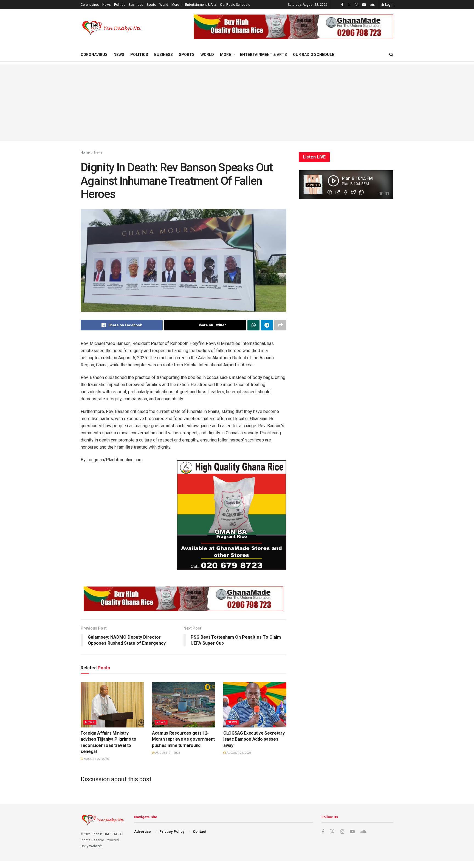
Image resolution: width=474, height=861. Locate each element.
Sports (151, 5)
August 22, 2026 (96, 759)
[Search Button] (391, 54)
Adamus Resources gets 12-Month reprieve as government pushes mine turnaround (183, 739)
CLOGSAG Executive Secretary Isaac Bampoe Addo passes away (253, 739)
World (163, 5)
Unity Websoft (91, 846)
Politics (119, 5)
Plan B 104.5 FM (105, 834)
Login (388, 5)
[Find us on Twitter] (349, 5)
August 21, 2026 (167, 753)
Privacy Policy (172, 831)
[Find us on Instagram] (356, 5)
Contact (199, 831)
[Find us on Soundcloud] (372, 5)
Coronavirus (90, 5)
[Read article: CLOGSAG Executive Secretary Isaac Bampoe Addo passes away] (254, 704)
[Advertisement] (237, 102)
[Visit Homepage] (112, 28)
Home (85, 152)
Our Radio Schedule (235, 5)
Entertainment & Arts (201, 5)
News (106, 5)
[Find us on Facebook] (342, 5)
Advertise (142, 831)
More (175, 5)
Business (136, 5)
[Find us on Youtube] (364, 5)
